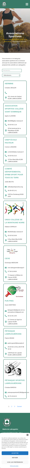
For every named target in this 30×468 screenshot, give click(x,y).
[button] (27, 435)
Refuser (15, 457)
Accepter (15, 453)
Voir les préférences (15, 462)
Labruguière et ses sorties (16, 39)
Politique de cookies (14, 466)
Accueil (5, 39)
